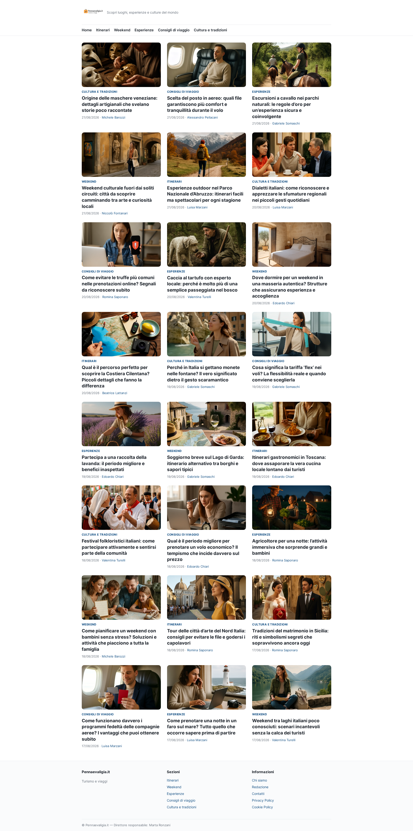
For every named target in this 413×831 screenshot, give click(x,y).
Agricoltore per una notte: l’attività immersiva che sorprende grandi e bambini (289, 547)
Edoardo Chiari (283, 303)
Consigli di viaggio (174, 30)
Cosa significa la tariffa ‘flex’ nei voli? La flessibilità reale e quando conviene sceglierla (289, 373)
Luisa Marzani (197, 207)
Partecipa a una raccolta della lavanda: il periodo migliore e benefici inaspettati (114, 463)
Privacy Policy (263, 800)
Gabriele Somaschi (286, 123)
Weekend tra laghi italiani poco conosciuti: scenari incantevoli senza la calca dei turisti (286, 727)
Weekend (122, 30)
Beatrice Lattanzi (114, 393)
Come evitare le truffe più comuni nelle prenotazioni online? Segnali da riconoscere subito (119, 284)
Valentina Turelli (199, 297)
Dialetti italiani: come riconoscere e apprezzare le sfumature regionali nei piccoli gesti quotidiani (290, 194)
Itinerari (103, 30)
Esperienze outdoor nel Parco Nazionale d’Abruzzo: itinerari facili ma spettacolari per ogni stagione (205, 194)
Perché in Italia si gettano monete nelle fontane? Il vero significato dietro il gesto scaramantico (203, 373)
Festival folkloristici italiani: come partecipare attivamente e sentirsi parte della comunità (119, 547)
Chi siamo (259, 780)
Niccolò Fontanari (115, 213)
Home (87, 30)
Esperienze (144, 30)
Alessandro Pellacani (202, 117)
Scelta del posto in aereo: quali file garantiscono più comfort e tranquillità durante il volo (204, 104)
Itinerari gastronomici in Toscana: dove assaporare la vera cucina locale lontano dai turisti (289, 463)
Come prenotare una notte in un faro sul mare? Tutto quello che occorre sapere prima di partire (202, 727)
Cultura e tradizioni (210, 30)
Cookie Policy (262, 807)
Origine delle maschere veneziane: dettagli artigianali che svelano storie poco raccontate (120, 104)
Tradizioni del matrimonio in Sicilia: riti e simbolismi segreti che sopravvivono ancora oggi (290, 637)
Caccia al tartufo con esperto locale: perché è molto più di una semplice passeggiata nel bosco (202, 284)
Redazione (260, 787)
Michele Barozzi (113, 117)
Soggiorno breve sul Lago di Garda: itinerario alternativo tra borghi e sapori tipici (205, 463)
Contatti (258, 794)
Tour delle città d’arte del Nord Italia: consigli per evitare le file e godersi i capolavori (206, 637)
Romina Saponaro (115, 297)
